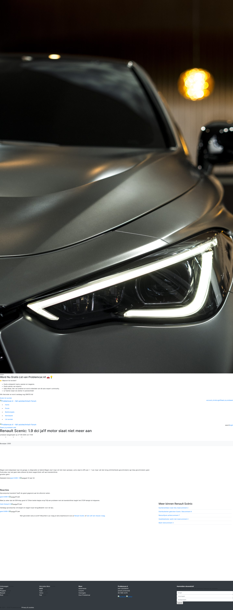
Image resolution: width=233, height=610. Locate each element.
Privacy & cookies (28, 607)
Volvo (41, 593)
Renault (17, 437)
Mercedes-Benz (45, 586)
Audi (41, 591)
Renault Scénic (79, 516)
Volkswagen (4, 586)
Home (7, 405)
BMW (41, 588)
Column (81, 591)
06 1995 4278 (123, 593)
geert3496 (4, 497)
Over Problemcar (84, 595)
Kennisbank (9, 416)
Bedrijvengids (9, 412)
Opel (2, 588)
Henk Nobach (5, 504)
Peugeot (3, 591)
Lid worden (9, 419)
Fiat (40, 595)
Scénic (26, 437)
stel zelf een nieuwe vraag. (96, 516)
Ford (2, 595)
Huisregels (82, 593)
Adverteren (82, 588)
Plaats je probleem (226, 400)
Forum (7, 408)
